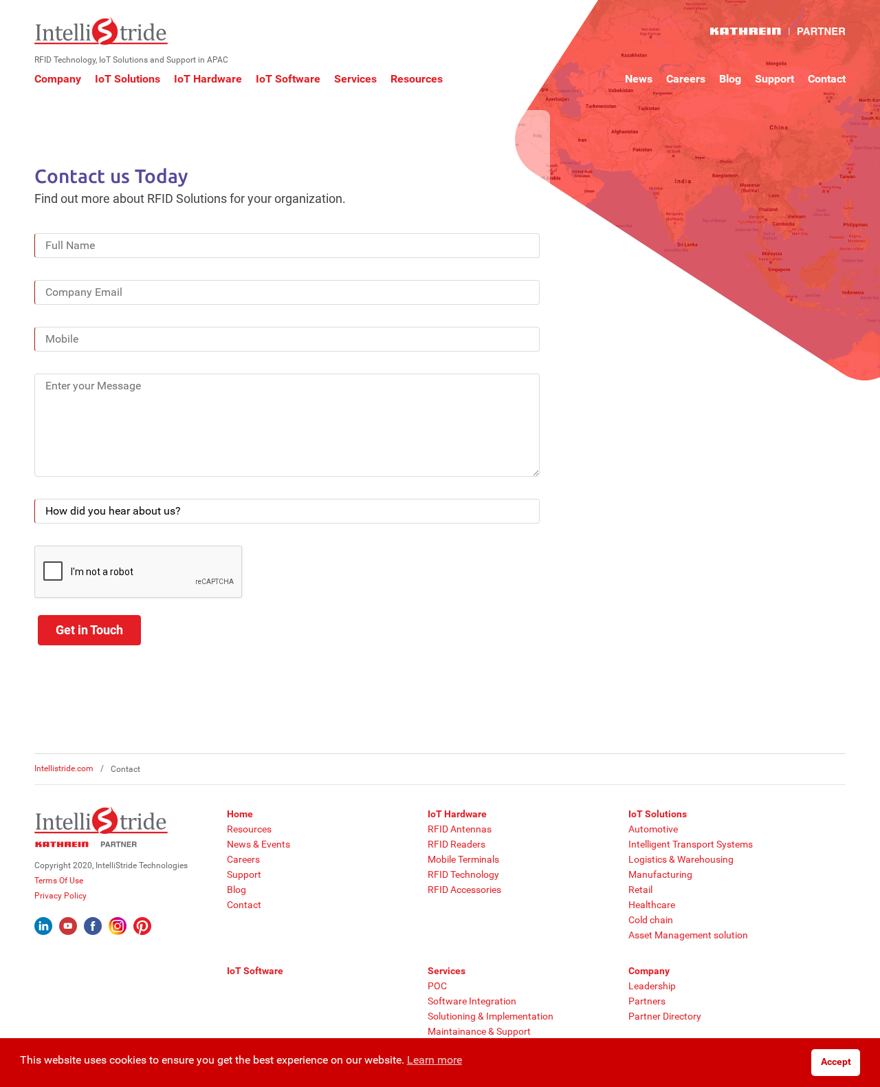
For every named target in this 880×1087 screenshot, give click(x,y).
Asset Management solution (688, 934)
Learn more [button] (434, 1059)
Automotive (653, 829)
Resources (416, 78)
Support (774, 78)
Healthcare (651, 904)
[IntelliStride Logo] (101, 31)
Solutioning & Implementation (490, 1016)
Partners (647, 1001)
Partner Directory (664, 1016)
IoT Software (288, 78)
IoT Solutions (127, 78)
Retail (640, 889)
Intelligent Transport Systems (690, 844)
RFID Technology (463, 874)
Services (355, 78)
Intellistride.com (64, 768)
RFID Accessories (464, 889)
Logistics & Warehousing (681, 859)
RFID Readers (456, 844)
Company (57, 78)
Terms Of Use (58, 880)
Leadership (652, 985)
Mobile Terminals (463, 859)
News (638, 78)
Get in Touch (89, 630)
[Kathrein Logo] (778, 31)
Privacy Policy (60, 896)
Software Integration (472, 1001)
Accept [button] (836, 1062)
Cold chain (650, 919)
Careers (685, 78)
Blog (730, 78)
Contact (827, 78)
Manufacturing (660, 874)
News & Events (258, 844)
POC (437, 985)
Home (240, 813)
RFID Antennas (460, 829)
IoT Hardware (208, 78)
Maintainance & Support (479, 1031)
